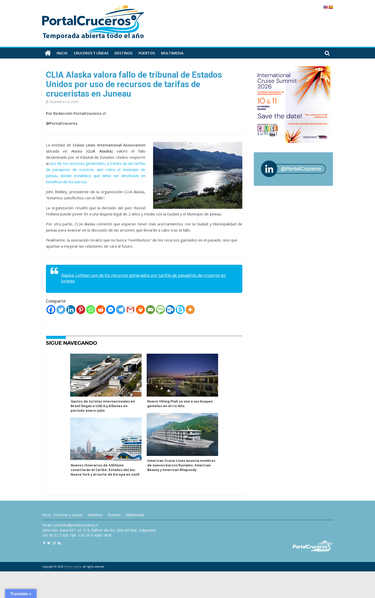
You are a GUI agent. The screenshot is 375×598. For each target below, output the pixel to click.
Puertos (147, 53)
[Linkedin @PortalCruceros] (59, 542)
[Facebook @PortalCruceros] (44, 542)
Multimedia (172, 53)
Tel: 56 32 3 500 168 (59, 535)
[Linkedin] (70, 309)
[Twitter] (60, 309)
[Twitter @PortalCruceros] (49, 542)
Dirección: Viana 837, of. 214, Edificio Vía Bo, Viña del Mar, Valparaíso (99, 530)
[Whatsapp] (90, 309)
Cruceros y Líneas (68, 514)
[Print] (140, 309)
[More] (190, 309)
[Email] (150, 309)
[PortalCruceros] (48, 53)
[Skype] (180, 309)
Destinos (123, 53)
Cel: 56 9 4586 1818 (95, 535)
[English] (325, 7)
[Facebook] (50, 309)
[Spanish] (330, 7)
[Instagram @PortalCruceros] (54, 542)
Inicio (62, 53)
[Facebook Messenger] (110, 309)
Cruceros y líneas (91, 53)
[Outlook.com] (170, 309)
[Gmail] (130, 309)
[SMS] (160, 309)
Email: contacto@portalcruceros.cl (70, 525)
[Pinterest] (80, 309)
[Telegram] (120, 309)
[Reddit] (100, 309)
